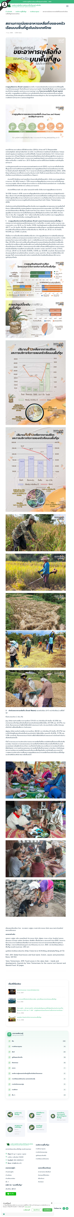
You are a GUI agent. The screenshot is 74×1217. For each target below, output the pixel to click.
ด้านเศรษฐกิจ (9, 1172)
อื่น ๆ (7, 1182)
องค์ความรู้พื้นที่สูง (21, 12)
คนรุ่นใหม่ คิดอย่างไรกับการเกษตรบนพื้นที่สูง (29, 1017)
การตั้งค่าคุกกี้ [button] (26, 1210)
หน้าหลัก (9, 12)
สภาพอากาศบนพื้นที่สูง (18, 1126)
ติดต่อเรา (41, 1182)
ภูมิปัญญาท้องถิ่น (41, 1155)
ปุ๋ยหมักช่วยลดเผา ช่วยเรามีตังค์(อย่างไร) (28, 990)
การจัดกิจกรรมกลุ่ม (41, 1152)
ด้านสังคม (9, 1175)
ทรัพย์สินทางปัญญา (40, 1113)
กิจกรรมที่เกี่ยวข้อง (43, 1175)
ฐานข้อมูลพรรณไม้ (39, 1126)
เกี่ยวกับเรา (41, 1178)
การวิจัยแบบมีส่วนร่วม (42, 1159)
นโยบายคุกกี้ (28, 1206)
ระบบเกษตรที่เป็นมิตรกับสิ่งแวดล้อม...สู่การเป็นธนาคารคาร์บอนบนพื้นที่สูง (36, 999)
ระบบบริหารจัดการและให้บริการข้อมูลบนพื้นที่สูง (61, 1115)
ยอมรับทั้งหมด (47, 1210)
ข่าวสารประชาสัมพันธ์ (44, 1172)
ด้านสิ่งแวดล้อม (10, 1178)
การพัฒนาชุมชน (34, 12)
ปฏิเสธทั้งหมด (36, 1210)
